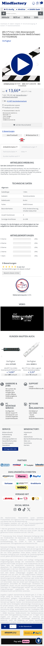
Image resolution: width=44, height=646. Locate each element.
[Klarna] (22, 476)
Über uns (27, 441)
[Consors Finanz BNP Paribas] (22, 483)
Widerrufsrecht (7, 432)
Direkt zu (28, 633)
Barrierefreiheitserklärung (33, 439)
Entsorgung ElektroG (9, 439)
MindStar (21, 9)
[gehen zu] (0, 229)
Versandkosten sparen (12, 105)
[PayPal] (35, 476)
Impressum (28, 432)
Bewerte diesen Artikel (11, 273)
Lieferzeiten (6, 437)
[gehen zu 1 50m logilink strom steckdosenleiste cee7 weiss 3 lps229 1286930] (31, 358)
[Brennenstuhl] (22, 140)
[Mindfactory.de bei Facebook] (19, 509)
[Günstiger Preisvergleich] (16, 465)
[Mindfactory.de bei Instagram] (15, 509)
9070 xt (16, 17)
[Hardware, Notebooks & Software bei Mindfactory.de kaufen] (14, 3)
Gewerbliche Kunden (9, 441)
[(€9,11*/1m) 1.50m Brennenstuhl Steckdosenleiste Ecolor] (9, 266)
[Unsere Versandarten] (22, 498)
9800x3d (5, 17)
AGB (25, 434)
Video (23, 152)
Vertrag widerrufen (10, 449)
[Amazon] (8, 476)
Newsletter (6, 445)
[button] (3, 13)
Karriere (26, 445)
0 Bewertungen (8, 131)
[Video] (22, 63)
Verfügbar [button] (6, 41)
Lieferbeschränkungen (10, 97)
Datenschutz (28, 437)
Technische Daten (9, 152)
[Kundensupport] (33, 3)
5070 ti (27, 17)
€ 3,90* (17, 101)
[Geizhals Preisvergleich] (5, 465)
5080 (36, 17)
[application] (22, 319)
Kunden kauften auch (10, 156)
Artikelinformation (9, 147)
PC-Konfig (10, 9)
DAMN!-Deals (34, 9)
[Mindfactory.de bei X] (29, 509)
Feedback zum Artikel (11, 108)
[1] (10, 633)
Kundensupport (7, 443)
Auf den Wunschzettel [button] (23, 125)
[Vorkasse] (8, 483)
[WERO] (22, 487)
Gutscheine (28, 443)
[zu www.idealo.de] (39, 465)
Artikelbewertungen (28, 147)
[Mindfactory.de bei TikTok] (24, 509)
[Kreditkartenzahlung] (35, 483)
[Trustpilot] (28, 465)
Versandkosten (21, 95)
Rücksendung (7, 434)
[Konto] (37, 3)
